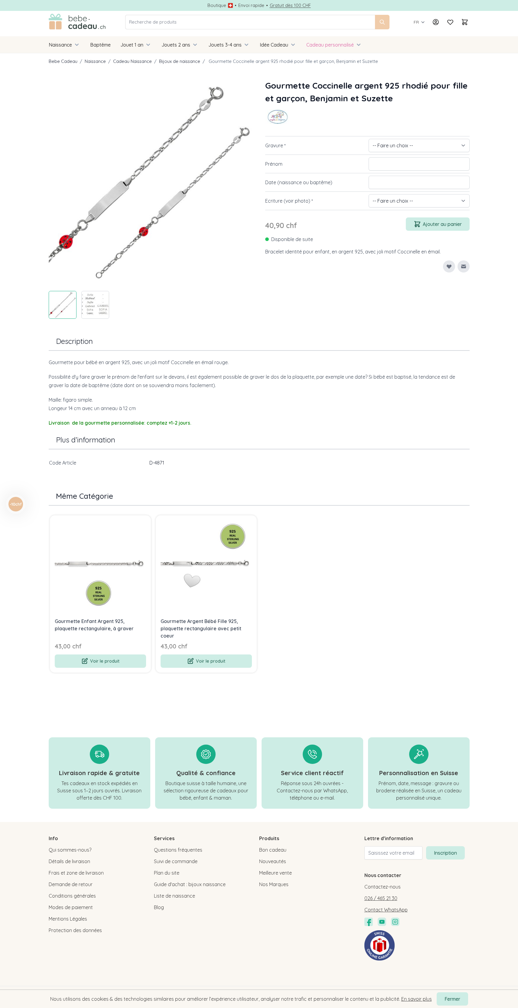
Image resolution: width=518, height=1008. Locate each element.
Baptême (100, 45)
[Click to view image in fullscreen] (151, 181)
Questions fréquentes (178, 850)
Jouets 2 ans (175, 45)
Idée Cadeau (274, 45)
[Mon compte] (436, 22)
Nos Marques (273, 884)
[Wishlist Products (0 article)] (450, 22)
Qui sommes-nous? (70, 850)
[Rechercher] (382, 22)
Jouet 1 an (131, 45)
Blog (159, 907)
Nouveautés (272, 861)
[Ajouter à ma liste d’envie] (449, 266)
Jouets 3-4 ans (225, 45)
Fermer (452, 999)
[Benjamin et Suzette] (277, 117)
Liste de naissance (174, 896)
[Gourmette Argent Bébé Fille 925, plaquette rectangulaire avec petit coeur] (206, 566)
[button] (277, 117)
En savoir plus (416, 999)
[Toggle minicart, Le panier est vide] (465, 22)
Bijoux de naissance (179, 61)
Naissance (60, 45)
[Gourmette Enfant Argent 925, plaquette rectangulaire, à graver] (100, 566)
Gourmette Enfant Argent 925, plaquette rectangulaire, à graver (94, 624)
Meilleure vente (275, 873)
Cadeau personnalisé (330, 45)
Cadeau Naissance (132, 61)
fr (416, 22)
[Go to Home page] (77, 22)
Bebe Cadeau (63, 61)
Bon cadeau (272, 850)
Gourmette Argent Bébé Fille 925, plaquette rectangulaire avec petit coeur (201, 628)
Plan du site (166, 873)
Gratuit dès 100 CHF (290, 5)
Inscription (445, 853)
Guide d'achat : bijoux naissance (190, 884)
